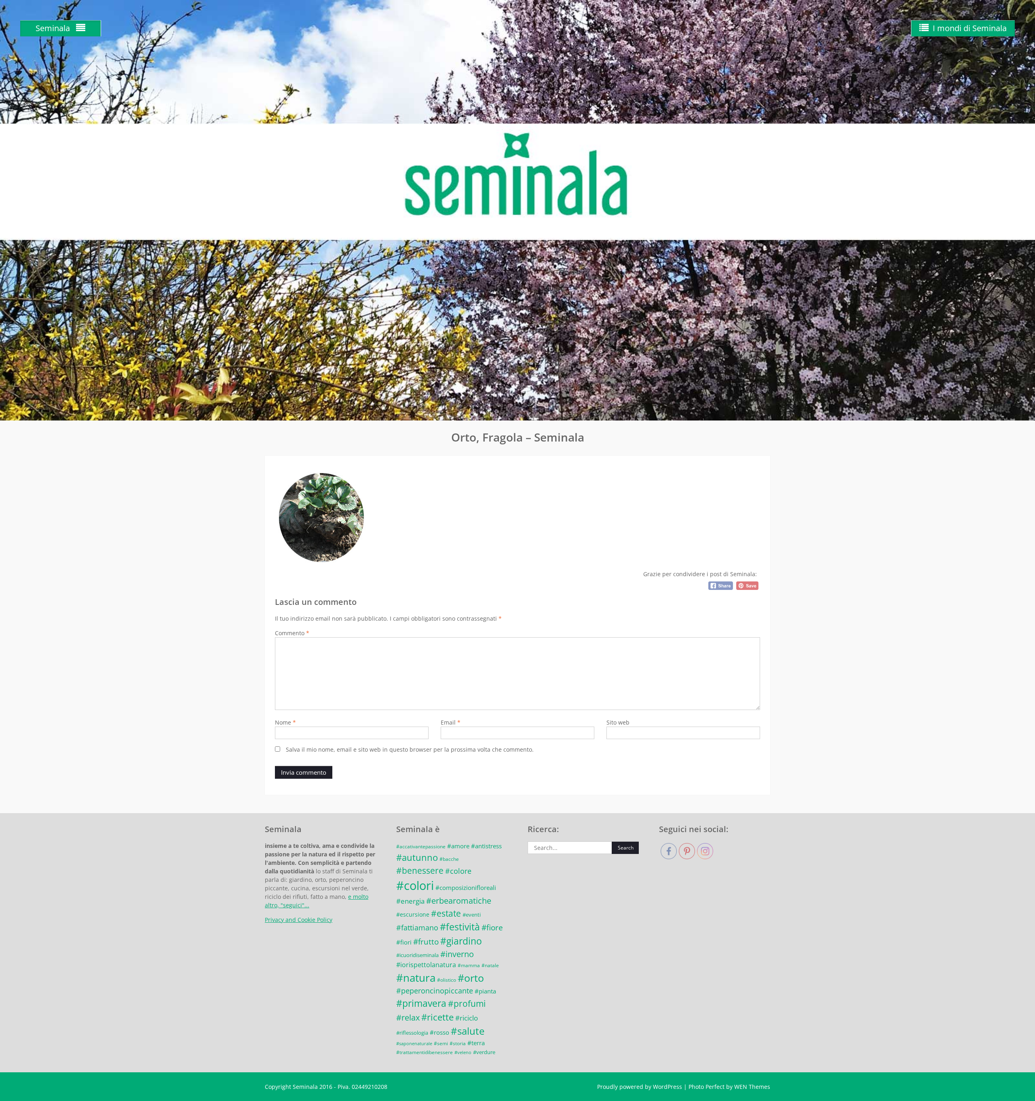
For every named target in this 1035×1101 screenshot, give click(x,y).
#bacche (449, 859)
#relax (408, 1017)
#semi (441, 1043)
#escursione (412, 914)
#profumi (467, 1003)
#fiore (492, 927)
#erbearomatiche (458, 900)
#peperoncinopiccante (434, 990)
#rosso (439, 1032)
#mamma (469, 965)
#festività (460, 926)
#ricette (437, 1017)
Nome (285, 722)
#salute (467, 1031)
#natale (490, 965)
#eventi (472, 914)
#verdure (484, 1052)
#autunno (417, 857)
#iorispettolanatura (426, 964)
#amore (458, 846)
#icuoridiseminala (417, 955)
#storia (458, 1043)
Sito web (617, 722)
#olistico (446, 979)
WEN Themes (752, 1086)
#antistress (486, 846)
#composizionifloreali (465, 887)
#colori (415, 885)
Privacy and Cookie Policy (298, 919)
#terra (476, 1043)
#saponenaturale (414, 1043)
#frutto (426, 941)
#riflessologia (412, 1032)
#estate (446, 913)
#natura (415, 977)
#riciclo (466, 1018)
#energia (410, 901)
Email (450, 722)
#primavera (421, 1003)
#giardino (461, 940)
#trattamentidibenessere (424, 1052)
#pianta (485, 991)
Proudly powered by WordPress (639, 1086)
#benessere (420, 870)
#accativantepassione (421, 846)
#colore (458, 871)
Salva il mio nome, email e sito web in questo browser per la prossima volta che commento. (410, 749)
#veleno (462, 1052)
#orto (471, 978)
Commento (292, 633)
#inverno (457, 954)
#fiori (404, 942)
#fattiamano (417, 927)
